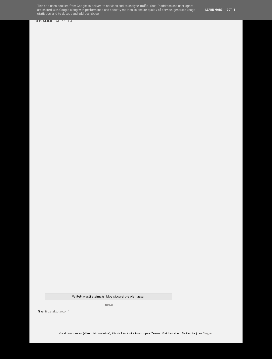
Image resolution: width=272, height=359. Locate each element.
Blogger (208, 333)
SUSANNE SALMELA (54, 21)
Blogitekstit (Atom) (57, 311)
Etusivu (108, 305)
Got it (231, 9)
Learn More (213, 9)
